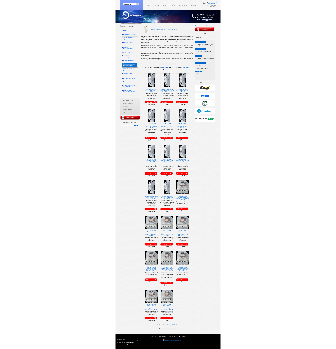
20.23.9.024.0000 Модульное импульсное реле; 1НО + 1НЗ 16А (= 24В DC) (167, 161)
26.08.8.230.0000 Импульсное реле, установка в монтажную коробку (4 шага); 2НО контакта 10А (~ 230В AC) (167, 307)
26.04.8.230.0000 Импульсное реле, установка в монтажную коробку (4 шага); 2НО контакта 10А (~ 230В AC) (167, 268)
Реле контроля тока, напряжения (128, 43)
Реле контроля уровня (128, 82)
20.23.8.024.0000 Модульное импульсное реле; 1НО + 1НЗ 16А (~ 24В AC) (151, 125)
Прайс (173, 5)
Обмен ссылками (172, 336)
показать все (174, 70)
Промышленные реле (128, 60)
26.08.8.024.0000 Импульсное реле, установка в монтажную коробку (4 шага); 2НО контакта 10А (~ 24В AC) (151, 307)
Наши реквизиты (127, 109)
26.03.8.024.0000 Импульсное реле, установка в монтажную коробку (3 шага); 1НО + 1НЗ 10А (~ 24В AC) (182, 233)
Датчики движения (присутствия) (128, 38)
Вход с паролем (210, 25)
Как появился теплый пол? (204, 74)
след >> (168, 70)
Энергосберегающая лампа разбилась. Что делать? (205, 45)
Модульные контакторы (129, 78)
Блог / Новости (182, 336)
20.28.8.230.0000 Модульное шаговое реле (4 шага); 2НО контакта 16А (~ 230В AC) (167, 196)
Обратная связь (162, 336)
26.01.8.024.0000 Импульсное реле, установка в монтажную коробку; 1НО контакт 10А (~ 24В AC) (151, 233)
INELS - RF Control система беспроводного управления (129, 91)
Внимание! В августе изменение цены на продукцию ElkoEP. (203, 67)
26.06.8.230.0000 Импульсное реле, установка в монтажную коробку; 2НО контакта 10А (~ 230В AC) (182, 268)
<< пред (159, 70)
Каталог (157, 5)
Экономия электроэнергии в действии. (205, 52)
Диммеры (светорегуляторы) (128, 48)
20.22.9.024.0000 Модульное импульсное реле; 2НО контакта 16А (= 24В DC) (182, 89)
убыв (166, 67)
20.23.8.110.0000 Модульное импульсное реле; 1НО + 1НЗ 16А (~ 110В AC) (167, 125)
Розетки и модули (127, 52)
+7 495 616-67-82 (205, 17)
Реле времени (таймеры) (129, 34)
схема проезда (211, 3)
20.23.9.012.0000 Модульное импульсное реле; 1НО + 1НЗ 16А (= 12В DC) (151, 161)
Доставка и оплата (128, 100)
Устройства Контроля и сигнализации (129, 86)
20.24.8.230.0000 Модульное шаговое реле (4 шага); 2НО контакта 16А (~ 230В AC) (182, 161)
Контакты (193, 5)
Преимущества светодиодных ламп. (205, 59)
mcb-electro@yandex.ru (206, 20)
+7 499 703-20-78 (205, 14)
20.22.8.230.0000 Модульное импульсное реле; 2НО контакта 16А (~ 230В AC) (151, 89)
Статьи (165, 5)
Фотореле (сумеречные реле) (129, 69)
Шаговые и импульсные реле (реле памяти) (167, 29)
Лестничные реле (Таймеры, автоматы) (128, 74)
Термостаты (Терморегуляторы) (128, 56)
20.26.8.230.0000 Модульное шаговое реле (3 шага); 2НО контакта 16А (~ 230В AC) (151, 196)
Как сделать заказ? (128, 103)
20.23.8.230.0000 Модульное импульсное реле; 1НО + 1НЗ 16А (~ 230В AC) (182, 125)
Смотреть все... (211, 76)
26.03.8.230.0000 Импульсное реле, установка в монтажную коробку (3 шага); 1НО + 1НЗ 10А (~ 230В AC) (151, 268)
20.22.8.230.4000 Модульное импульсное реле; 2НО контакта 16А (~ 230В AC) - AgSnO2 (167, 89)
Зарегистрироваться (200, 25)
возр (163, 67)
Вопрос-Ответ (182, 5)
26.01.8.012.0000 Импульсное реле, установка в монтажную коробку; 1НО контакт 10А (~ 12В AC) (182, 197)
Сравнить (152, 104)
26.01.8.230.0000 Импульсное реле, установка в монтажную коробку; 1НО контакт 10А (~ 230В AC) (167, 233)
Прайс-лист (153, 336)
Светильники (126, 30)
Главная (148, 5)
